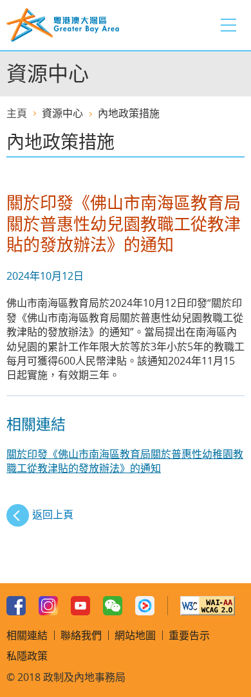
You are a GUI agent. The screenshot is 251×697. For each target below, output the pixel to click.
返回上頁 (52, 514)
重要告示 (189, 635)
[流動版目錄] (228, 25)
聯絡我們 (81, 635)
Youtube (80, 605)
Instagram (48, 605)
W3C (207, 605)
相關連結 (27, 635)
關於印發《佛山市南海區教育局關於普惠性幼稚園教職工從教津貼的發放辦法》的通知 (124, 461)
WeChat (112, 605)
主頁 (16, 113)
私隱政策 (27, 656)
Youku (144, 605)
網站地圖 (135, 635)
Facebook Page (16, 605)
